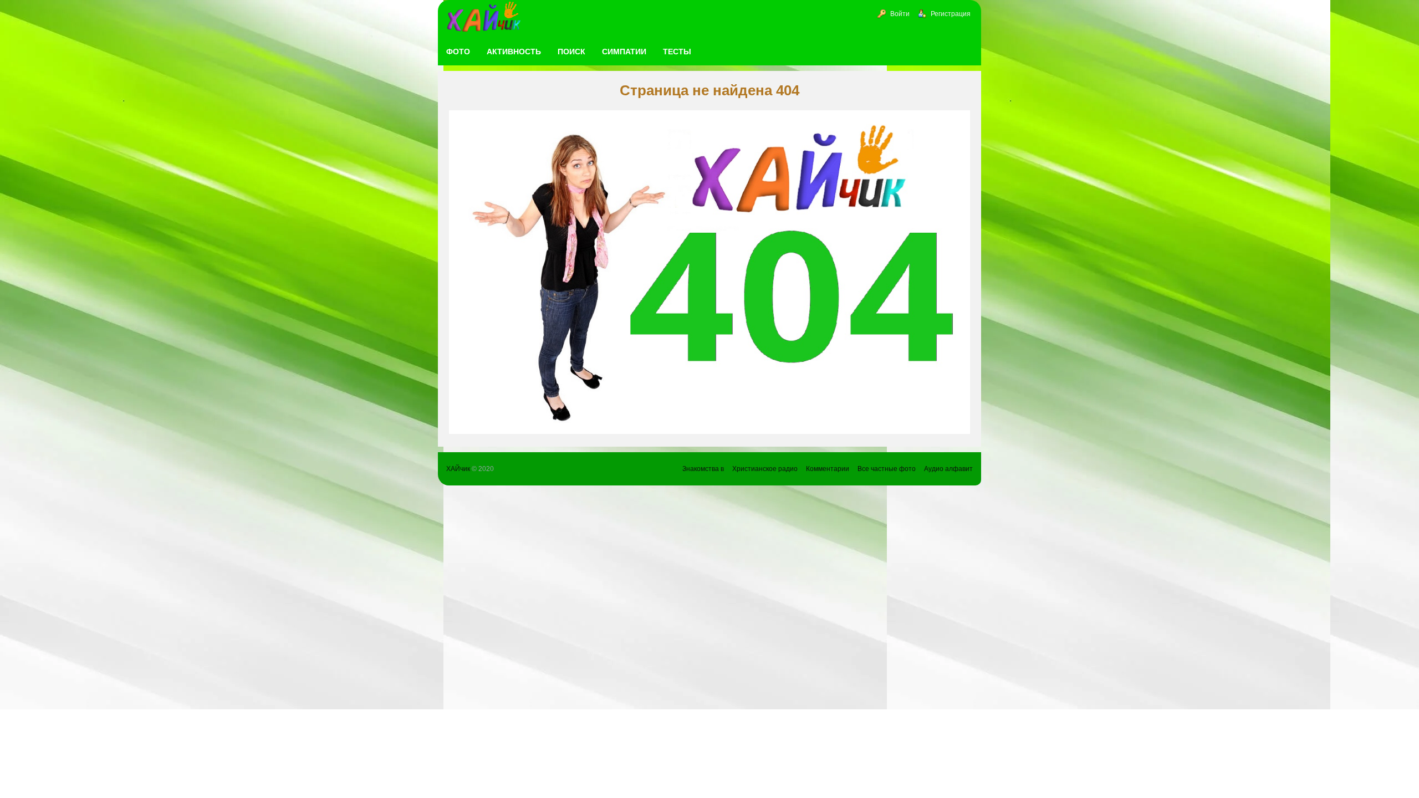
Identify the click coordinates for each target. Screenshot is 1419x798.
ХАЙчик (458, 469)
